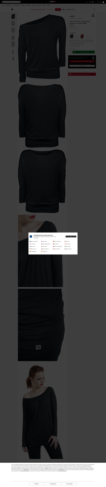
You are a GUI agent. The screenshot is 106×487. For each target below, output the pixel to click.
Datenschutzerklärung (62, 470)
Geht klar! (36, 483)
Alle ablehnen (53, 483)
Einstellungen (69, 483)
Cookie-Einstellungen (25, 470)
